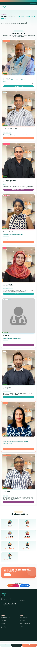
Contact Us (21, 602)
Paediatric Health (3, 620)
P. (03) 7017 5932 (22, 620)
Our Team (21, 596)
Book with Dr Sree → (18, 449)
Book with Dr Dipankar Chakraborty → (18, 189)
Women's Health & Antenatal (5, 617)
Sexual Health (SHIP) (4, 621)
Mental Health (3, 623)
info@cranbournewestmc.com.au (8, 612)
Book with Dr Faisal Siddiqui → (18, 86)
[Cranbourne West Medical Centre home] (4, 7)
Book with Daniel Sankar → (18, 501)
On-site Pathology (4, 627)
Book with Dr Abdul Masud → (18, 345)
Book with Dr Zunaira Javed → (18, 293)
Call (5, 645)
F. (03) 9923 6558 (22, 621)
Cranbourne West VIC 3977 (24, 618)
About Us (21, 594)
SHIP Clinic (21, 599)
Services (21, 597)
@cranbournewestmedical (14, 585)
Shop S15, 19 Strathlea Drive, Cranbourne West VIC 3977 (9, 607)
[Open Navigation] (35, 7)
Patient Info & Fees (22, 600)
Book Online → (7, 574)
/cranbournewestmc (25, 585)
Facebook (21, 624)
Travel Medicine (3, 626)
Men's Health (3, 618)
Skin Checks (3, 624)
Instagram (21, 626)
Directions (16, 645)
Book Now (29, 645)
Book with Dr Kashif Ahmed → (18, 396)
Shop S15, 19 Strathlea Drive (24, 617)
